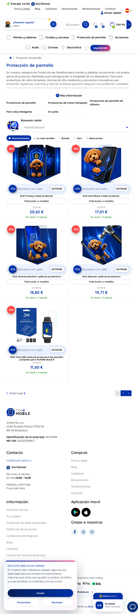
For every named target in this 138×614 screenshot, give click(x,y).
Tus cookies (13, 516)
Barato (66, 138)
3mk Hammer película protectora (101, 276)
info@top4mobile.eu (19, 460)
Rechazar (57, 602)
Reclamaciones (91, 8)
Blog (37, 8)
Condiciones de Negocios (22, 536)
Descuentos (95, 138)
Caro (79, 138)
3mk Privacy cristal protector (36, 195)
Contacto (110, 8)
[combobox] (76, 127)
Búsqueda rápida (31, 120)
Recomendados (20, 138)
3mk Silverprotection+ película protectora (37, 276)
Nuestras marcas (17, 509)
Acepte (40, 593)
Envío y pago (22, 8)
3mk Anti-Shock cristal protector (101, 195)
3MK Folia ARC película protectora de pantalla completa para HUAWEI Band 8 (36, 358)
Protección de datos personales (26, 522)
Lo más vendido (45, 138)
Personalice (23, 602)
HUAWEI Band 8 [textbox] (34, 127)
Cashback (51, 8)
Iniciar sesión (112, 13)
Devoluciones (69, 8)
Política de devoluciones (21, 529)
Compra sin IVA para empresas (26, 555)
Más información (70, 95)
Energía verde (20, 3)
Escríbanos (43, 3)
